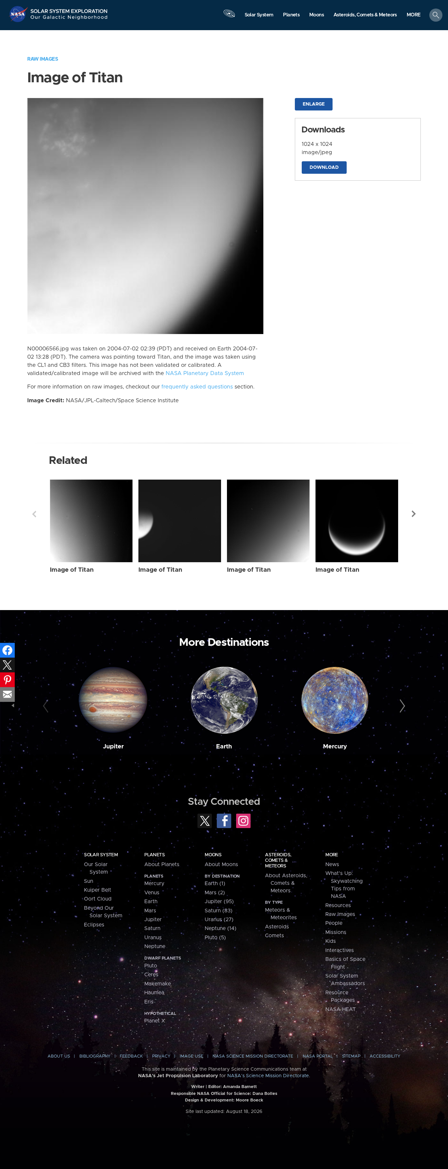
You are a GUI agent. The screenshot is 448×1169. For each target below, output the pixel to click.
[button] (414, 15)
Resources (338, 905)
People (333, 923)
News (332, 864)
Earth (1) (215, 883)
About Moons (221, 864)
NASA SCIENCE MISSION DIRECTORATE (253, 1056)
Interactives (339, 950)
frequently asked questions (197, 386)
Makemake (157, 983)
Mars (150, 910)
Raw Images (42, 59)
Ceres (151, 974)
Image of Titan (72, 570)
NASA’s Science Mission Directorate (268, 1076)
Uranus (153, 937)
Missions (335, 932)
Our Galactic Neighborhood (69, 19)
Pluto (150, 965)
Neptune (154, 946)
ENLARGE (314, 104)
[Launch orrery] (229, 16)
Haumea (154, 992)
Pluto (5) (215, 937)
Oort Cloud (98, 899)
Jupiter (113, 746)
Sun (88, 881)
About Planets (161, 864)
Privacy (161, 1056)
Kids (330, 941)
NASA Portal (318, 1056)
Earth (224, 746)
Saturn (152, 928)
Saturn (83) (219, 910)
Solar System (101, 855)
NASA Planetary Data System (205, 373)
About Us (59, 1056)
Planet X (154, 1020)
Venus (151, 892)
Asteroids (277, 926)
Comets (274, 935)
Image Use (191, 1056)
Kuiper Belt (97, 890)
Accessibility (385, 1056)
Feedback (131, 1056)
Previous (34, 514)
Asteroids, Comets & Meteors (278, 860)
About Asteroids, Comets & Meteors (286, 883)
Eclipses (94, 924)
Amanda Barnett (240, 1087)
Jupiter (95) (219, 901)
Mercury (335, 746)
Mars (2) (215, 892)
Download (324, 167)
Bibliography (95, 1056)
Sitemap (351, 1056)
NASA (19, 14)
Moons (213, 855)
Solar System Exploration (69, 9)
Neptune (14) (220, 928)
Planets (154, 855)
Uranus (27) (219, 919)
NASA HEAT (340, 1009)
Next (414, 514)
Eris (148, 1001)
